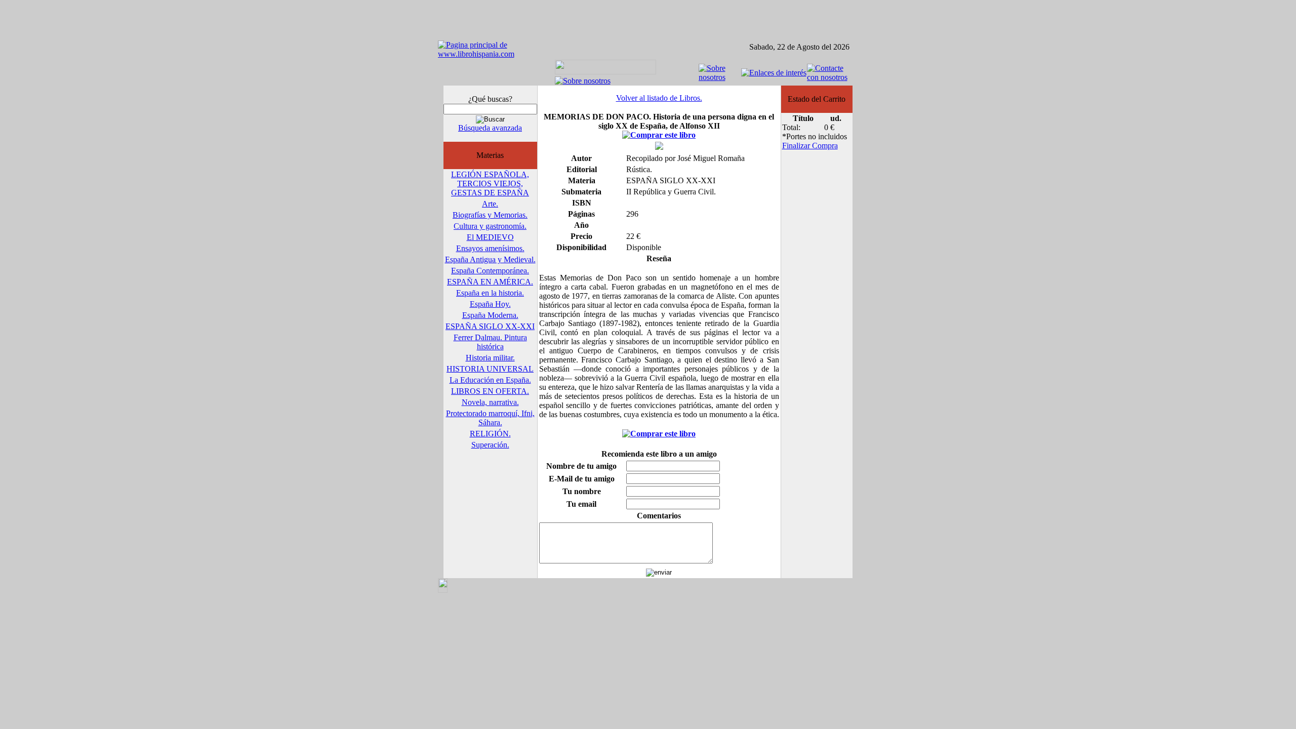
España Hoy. (490, 304)
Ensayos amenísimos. (490, 248)
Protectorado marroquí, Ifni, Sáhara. (490, 418)
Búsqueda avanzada (490, 128)
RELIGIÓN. (490, 433)
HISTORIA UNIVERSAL (490, 368)
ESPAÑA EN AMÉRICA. (490, 281)
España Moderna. (490, 315)
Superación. (490, 444)
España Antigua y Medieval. (490, 259)
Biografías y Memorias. (490, 215)
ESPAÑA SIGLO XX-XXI (490, 326)
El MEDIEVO (490, 237)
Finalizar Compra (810, 145)
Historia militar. (490, 357)
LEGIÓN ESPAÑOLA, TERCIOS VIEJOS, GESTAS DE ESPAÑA (490, 183)
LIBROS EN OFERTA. (490, 391)
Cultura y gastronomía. (490, 226)
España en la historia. (490, 293)
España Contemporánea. (490, 270)
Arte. (490, 203)
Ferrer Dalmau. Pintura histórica (490, 342)
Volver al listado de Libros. (659, 98)
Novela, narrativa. (490, 402)
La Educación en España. (490, 380)
